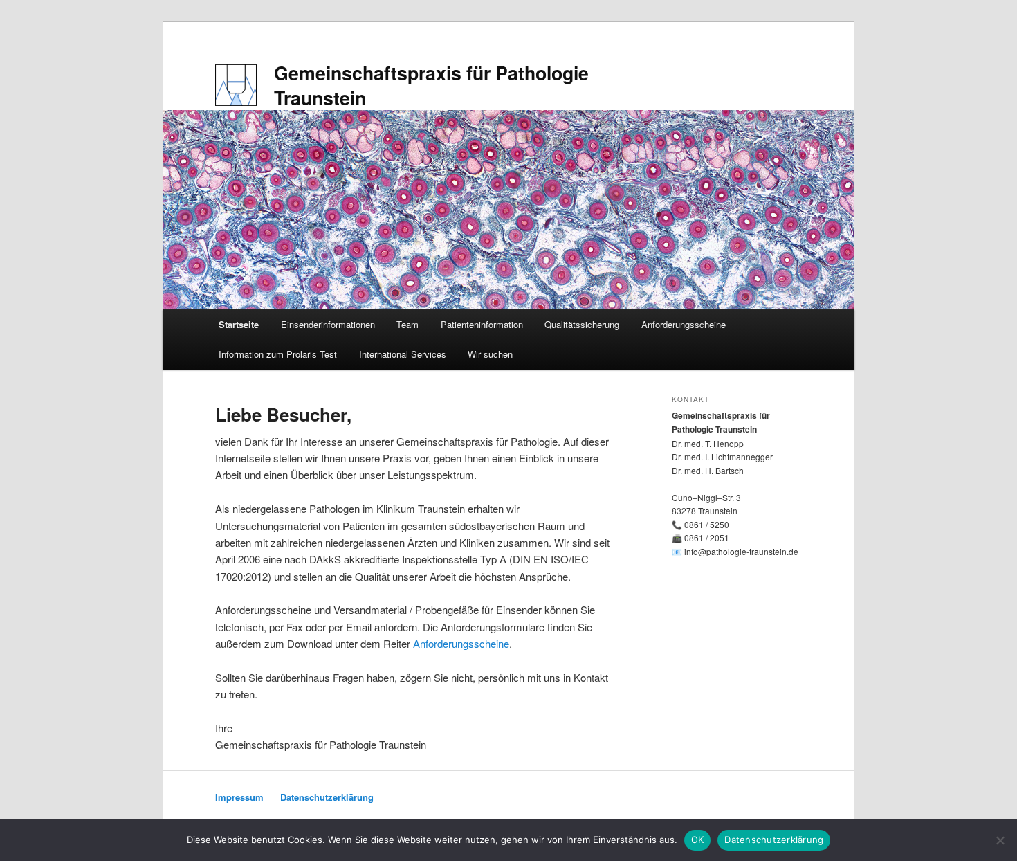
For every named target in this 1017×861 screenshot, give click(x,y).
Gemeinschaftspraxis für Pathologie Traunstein (431, 85)
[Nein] (1000, 840)
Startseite (239, 324)
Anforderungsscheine (683, 324)
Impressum (239, 797)
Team (407, 324)
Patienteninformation (482, 324)
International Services (402, 354)
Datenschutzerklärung (327, 797)
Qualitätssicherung (581, 324)
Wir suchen (490, 354)
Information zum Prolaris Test (278, 354)
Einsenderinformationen (328, 324)
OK (697, 839)
